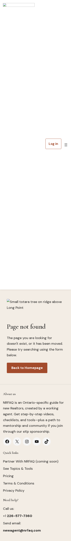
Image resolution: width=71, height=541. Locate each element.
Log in (53, 143)
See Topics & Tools (18, 468)
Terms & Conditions (18, 483)
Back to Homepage (27, 368)
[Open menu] (66, 145)
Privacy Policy (13, 490)
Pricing (8, 476)
